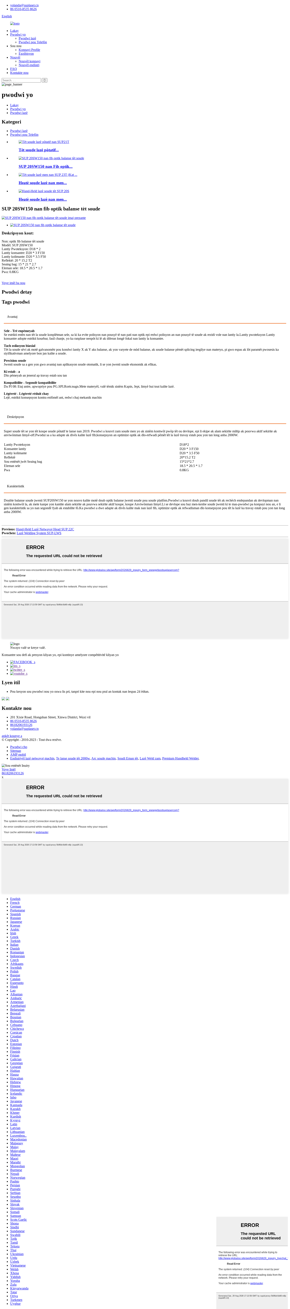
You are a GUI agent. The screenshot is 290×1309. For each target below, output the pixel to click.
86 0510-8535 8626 (23, 9)
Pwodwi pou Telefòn (33, 42)
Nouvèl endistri (29, 65)
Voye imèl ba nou (13, 283)
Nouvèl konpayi (29, 61)
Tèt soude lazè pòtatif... (39, 150)
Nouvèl (15, 57)
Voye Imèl (8, 769)
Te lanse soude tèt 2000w (73, 758)
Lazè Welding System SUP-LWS (39, 533)
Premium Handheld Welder (180, 758)
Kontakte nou (19, 72)
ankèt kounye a (12, 736)
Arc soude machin (103, 758)
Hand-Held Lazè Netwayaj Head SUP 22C (45, 529)
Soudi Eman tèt (127, 758)
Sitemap (15, 751)
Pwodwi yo (18, 34)
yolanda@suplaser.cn (24, 5)
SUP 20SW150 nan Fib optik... (46, 166)
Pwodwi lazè (27, 38)
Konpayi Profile (29, 50)
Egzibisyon (26, 53)
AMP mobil (18, 754)
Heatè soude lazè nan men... (43, 183)
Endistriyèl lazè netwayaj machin (32, 758)
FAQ (13, 69)
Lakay (14, 30)
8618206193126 (21, 725)
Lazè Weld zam (150, 758)
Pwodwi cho (18, 747)
